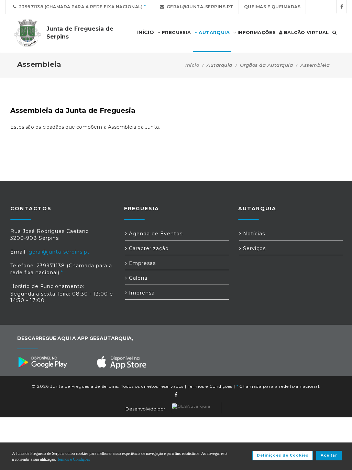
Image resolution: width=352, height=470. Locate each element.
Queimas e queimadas (272, 6)
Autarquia (213, 32)
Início (192, 65)
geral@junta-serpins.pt (198, 6)
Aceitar (329, 455)
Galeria (137, 278)
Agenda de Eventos (155, 234)
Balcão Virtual (306, 32)
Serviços (253, 248)
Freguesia (176, 32)
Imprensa (141, 293)
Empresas (141, 263)
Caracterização (148, 248)
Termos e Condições (210, 386)
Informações (256, 32)
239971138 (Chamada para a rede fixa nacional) (79, 6)
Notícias (253, 234)
